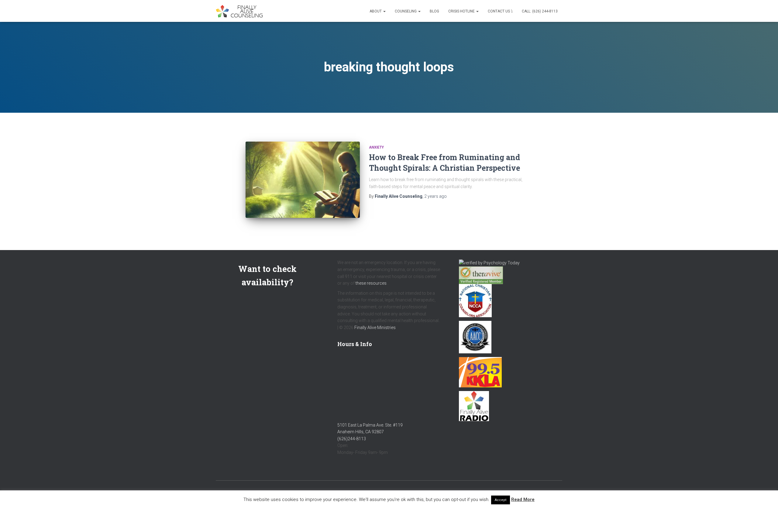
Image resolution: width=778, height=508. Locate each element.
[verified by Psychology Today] (489, 262)
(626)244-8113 (351, 438)
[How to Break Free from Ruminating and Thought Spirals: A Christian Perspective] (303, 180)
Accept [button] (500, 500)
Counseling (406, 11)
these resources (371, 283)
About (376, 11)
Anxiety (376, 147)
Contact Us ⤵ (500, 11)
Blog (434, 11)
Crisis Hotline (462, 11)
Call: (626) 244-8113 (540, 11)
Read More (523, 499)
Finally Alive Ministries (375, 327)
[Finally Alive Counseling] (240, 11)
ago (435, 196)
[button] (384, 11)
